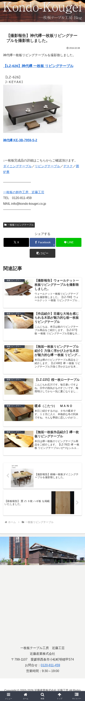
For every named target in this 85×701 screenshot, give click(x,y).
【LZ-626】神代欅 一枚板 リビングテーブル (38, 66)
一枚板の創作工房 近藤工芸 (23, 192)
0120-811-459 (50, 665)
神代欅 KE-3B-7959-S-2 (20, 140)
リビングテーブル (47, 166)
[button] (42, 253)
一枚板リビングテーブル (21, 224)
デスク (68, 166)
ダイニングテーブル (17, 166)
